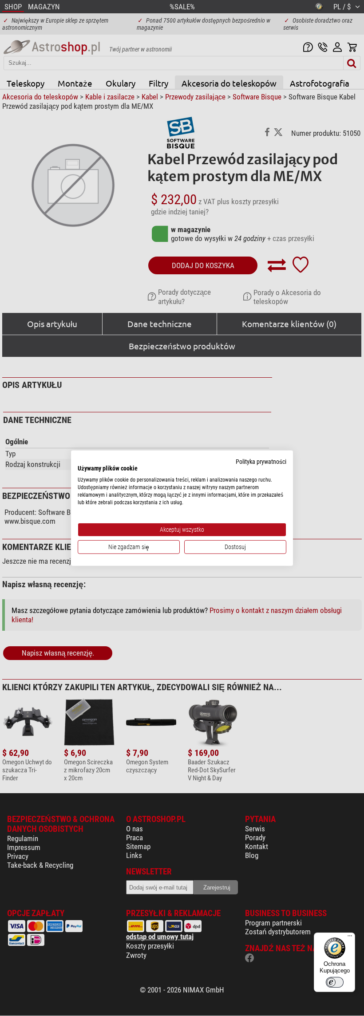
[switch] (335, 982)
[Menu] (349, 938)
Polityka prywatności (261, 461)
